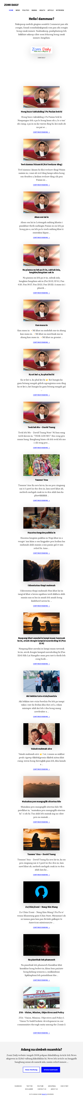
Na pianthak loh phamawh (41, 959)
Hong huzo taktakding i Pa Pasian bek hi (41, 111)
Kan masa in (41, 325)
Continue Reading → (41, 132)
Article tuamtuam (51, 1070)
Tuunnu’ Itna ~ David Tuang (41, 854)
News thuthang (31, 1070)
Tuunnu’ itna (41, 479)
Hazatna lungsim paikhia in (41, 532)
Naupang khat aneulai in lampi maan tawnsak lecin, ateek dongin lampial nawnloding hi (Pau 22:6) (41, 640)
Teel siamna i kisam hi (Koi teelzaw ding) (41, 164)
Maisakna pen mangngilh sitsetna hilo (41, 801)
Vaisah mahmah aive (41, 748)
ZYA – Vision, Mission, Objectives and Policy (41, 1012)
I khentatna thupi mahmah (41, 585)
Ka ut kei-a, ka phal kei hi (41, 374)
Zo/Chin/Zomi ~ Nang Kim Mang (41, 906)
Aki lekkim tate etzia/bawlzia (41, 696)
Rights (44, 1094)
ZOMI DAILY (11, 5)
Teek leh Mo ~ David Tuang (41, 427)
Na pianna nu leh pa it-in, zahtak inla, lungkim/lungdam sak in (41, 271)
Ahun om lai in (41, 216)
